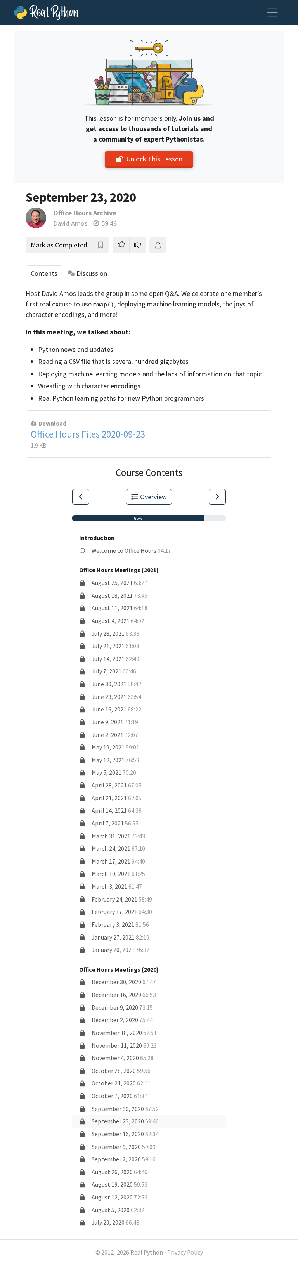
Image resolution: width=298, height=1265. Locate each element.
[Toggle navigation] (272, 12)
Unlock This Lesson (154, 158)
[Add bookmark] (100, 245)
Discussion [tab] (91, 273)
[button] (121, 245)
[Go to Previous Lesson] (80, 497)
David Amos (70, 223)
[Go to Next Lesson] (217, 497)
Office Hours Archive (84, 212)
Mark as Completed (59, 245)
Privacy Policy (185, 1252)
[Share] (157, 245)
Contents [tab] (44, 273)
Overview (153, 496)
